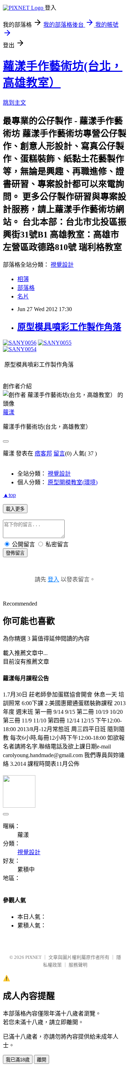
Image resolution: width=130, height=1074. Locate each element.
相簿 (23, 279)
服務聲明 (78, 965)
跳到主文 (14, 103)
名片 (23, 296)
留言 (59, 453)
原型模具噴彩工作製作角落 (69, 327)
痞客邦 (43, 453)
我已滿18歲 (18, 1059)
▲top (9, 495)
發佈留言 (15, 553)
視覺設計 (62, 265)
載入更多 (15, 509)
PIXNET (33, 957)
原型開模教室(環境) (73, 482)
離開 (41, 1059)
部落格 (26, 288)
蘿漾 (8, 412)
